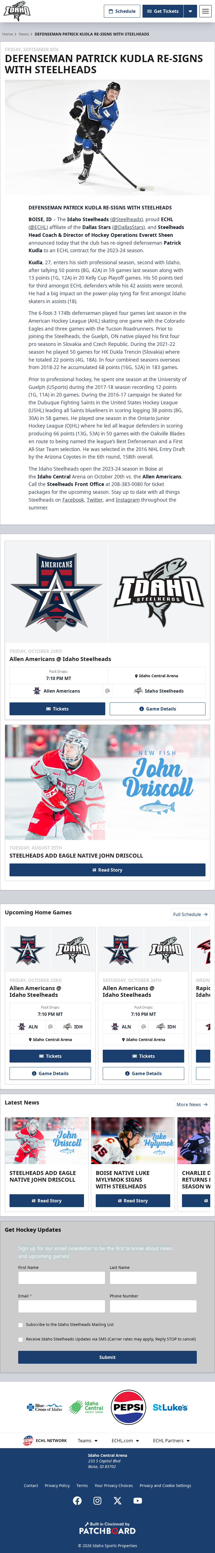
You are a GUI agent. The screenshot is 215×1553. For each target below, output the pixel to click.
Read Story (110, 870)
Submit (107, 1357)
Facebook (73, 499)
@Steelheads (126, 219)
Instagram (128, 499)
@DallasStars (128, 227)
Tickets (61, 709)
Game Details (161, 709)
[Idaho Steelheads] (17, 11)
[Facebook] (77, 1501)
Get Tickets (166, 11)
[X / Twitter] (117, 1501)
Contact (31, 1485)
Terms (82, 1485)
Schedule (125, 11)
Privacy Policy (57, 1485)
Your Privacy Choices (114, 1485)
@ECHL (38, 227)
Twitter (95, 499)
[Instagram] (97, 1501)
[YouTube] (138, 1501)
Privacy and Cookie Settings (165, 1485)
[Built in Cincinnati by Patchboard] (107, 1528)
